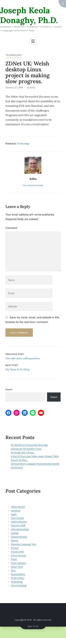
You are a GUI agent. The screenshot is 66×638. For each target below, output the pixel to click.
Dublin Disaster (19, 521)
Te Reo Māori (17, 577)
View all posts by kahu (33, 185)
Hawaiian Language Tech (23, 544)
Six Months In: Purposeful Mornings (29, 444)
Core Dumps (17, 518)
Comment (12, 228)
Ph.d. (13, 570)
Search (8, 389)
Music (14, 559)
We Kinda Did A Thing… (23, 452)
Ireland (14, 547)
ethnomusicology (20, 529)
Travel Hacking (18, 585)
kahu (32, 87)
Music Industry (18, 563)
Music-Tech (17, 566)
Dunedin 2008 (18, 525)
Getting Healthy (19, 536)
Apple (14, 514)
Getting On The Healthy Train (26, 448)
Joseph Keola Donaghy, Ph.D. (29, 15)
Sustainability (18, 574)
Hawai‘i (14, 540)
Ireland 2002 (17, 551)
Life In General (18, 555)
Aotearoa (15, 510)
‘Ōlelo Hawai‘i (18, 506)
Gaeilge (15, 533)
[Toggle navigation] (33, 41)
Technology (13, 55)
